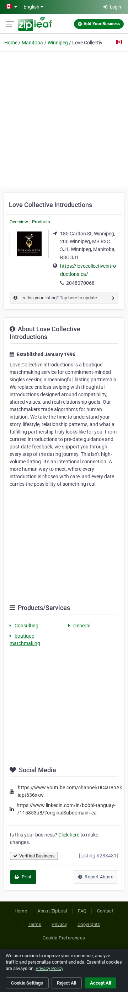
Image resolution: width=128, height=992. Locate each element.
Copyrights (89, 924)
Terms (34, 924)
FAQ (82, 911)
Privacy (59, 924)
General (81, 625)
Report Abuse (98, 876)
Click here (68, 835)
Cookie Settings (27, 983)
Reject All (66, 983)
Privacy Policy (49, 968)
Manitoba (32, 42)
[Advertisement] (64, 118)
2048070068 (80, 283)
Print (25, 876)
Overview (19, 221)
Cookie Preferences (64, 938)
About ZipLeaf (52, 911)
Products (41, 221)
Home (10, 42)
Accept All (100, 983)
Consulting (26, 625)
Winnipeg (58, 42)
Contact (105, 911)
